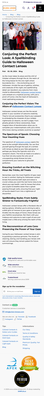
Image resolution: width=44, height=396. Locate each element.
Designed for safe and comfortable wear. (22, 260)
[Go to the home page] (9, 8)
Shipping (26, 348)
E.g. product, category (16, 18)
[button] (23, 8)
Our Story (26, 330)
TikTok (19, 319)
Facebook (32, 317)
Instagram (9, 319)
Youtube (21, 317)
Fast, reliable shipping (15, 267)
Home (4, 14)
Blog (11, 14)
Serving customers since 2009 (18, 279)
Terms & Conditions (30, 333)
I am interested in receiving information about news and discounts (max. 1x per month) (21, 297)
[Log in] (28, 8)
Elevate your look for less (16, 273)
